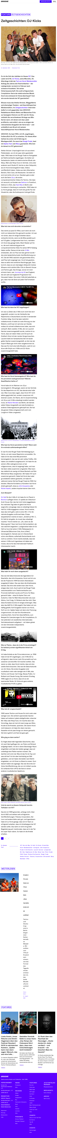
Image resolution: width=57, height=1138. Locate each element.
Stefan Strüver (24, 856)
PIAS (21, 854)
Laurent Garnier (38, 850)
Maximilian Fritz (16, 68)
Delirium (24, 182)
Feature (5, 14)
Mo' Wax (22, 852)
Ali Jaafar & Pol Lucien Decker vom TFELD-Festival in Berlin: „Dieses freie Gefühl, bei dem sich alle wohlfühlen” (26, 895)
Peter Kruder (49, 852)
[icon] (54, 1)
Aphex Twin (8, 144)
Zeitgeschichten (20, 14)
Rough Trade (27, 141)
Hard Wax (19, 185)
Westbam (22, 858)
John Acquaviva (24, 486)
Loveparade (47, 850)
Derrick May (26, 845)
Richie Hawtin (6, 488)
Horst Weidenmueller (26, 847)
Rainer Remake (13, 403)
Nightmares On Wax (31, 852)
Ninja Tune (41, 852)
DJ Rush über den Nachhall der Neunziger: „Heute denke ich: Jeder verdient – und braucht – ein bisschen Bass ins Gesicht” (45, 1044)
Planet (25, 854)
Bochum (4, 500)
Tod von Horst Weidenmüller (26, 81)
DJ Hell (3, 497)
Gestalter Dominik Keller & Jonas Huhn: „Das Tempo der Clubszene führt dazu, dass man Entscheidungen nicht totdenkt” (28, 1043)
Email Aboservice (6, 1107)
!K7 (29, 76)
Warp (18, 144)
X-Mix (27, 858)
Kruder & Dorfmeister (26, 850)
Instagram (36, 847)
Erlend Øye (45, 845)
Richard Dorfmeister (34, 854)
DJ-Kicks (15, 79)
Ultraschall (46, 856)
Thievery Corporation (36, 856)
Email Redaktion (5, 1104)
